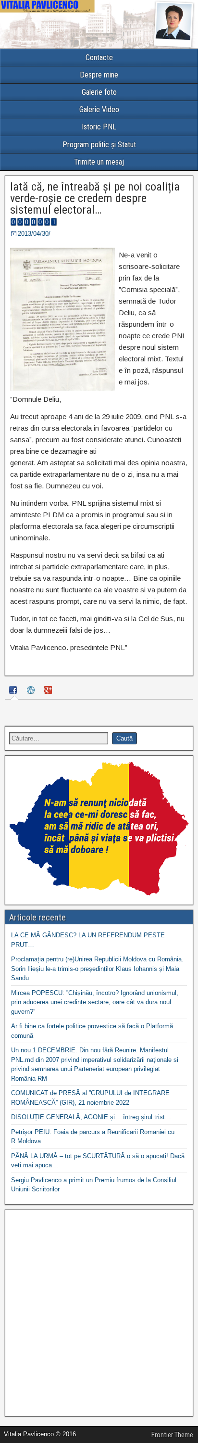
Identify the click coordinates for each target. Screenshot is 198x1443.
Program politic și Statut (99, 144)
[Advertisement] (99, 1313)
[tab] (14, 691)
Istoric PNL (99, 126)
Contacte (99, 57)
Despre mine (99, 74)
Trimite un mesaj (99, 161)
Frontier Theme (172, 1434)
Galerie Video (99, 109)
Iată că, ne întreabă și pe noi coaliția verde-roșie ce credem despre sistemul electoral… (95, 198)
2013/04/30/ (34, 233)
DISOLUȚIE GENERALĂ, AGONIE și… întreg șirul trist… (91, 1117)
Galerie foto (99, 92)
